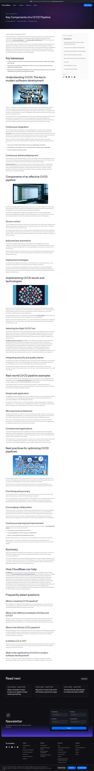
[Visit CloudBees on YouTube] (12, 747)
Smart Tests (25, 754)
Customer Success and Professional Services (63, 759)
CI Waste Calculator (62, 762)
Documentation (61, 754)
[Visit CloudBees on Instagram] (9, 747)
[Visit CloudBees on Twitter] (15, 747)
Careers (77, 752)
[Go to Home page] (6, 5)
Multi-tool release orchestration (44, 752)
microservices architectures (24, 380)
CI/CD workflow (41, 315)
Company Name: (74, 718)
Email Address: (55, 711)
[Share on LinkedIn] (66, 77)
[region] (47, 768)
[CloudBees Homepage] (10, 743)
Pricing (76, 754)
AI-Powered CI (43, 745)
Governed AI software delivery (45, 748)
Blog (59, 745)
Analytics (25, 758)
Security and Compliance (28, 749)
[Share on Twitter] (72, 77)
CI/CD (24, 747)
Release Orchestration (28, 756)
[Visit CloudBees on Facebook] (6, 747)
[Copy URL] (63, 77)
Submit (69, 728)
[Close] (91, 767)
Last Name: (54, 718)
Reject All (71, 767)
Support (59, 756)
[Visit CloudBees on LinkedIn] (17, 747)
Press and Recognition (80, 747)
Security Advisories (62, 752)
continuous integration (18, 40)
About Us (77, 745)
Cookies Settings (61, 767)
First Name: (73, 711)
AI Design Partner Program (64, 747)
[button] (15, 5)
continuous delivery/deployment (34, 40)
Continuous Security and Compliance (45, 755)
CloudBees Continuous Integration (14, 340)
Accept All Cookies (82, 767)
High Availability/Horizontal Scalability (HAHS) (23, 574)
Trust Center (60, 749)
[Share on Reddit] (74, 77)
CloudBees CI (9, 572)
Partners (77, 749)
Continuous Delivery (11, 164)
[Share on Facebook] (69, 77)
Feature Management (27, 752)
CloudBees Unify (26, 745)
